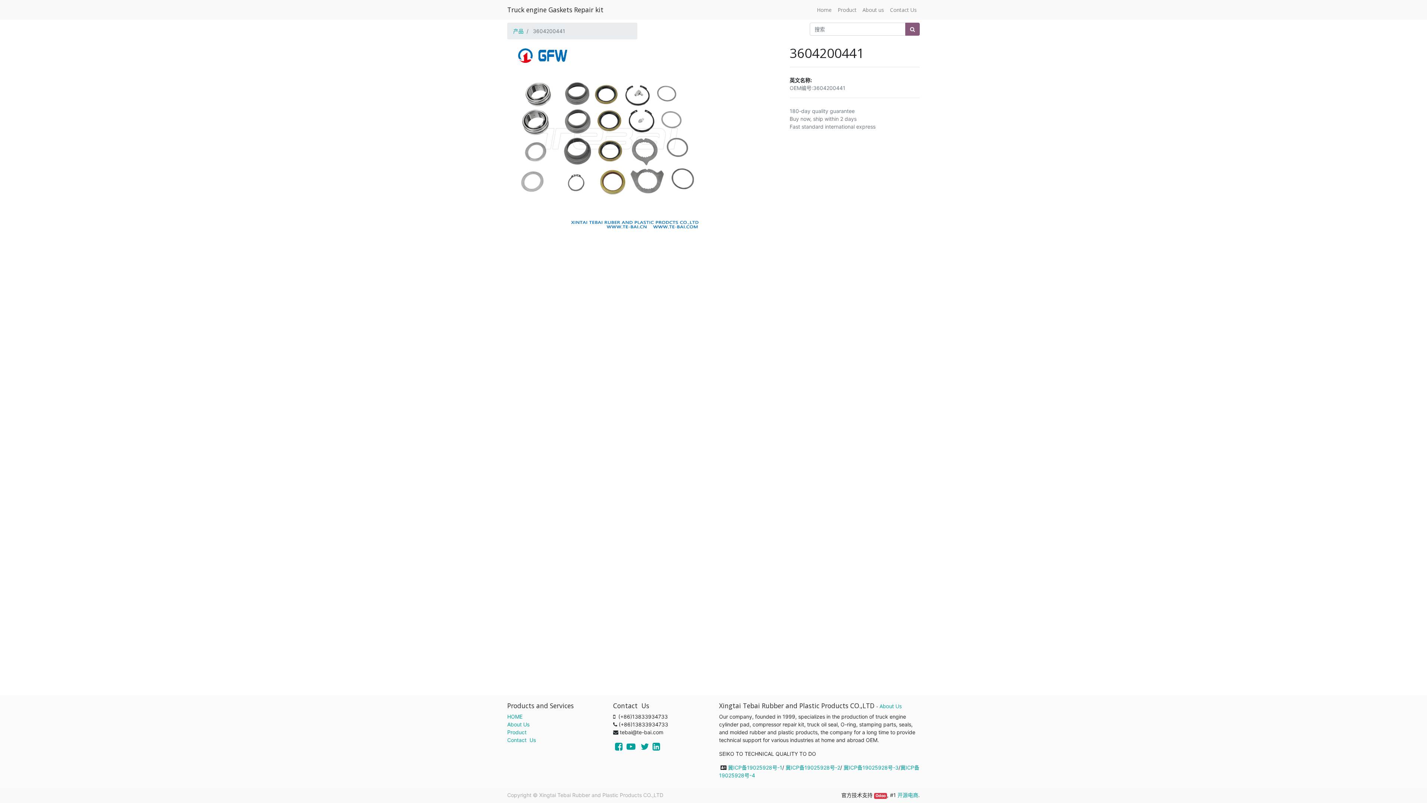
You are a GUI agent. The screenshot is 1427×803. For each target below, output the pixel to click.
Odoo (881, 795)
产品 (518, 31)
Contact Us (521, 740)
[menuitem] (824, 10)
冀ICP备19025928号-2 (813, 767)
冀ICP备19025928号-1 (755, 767)
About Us (518, 724)
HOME (514, 716)
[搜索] (912, 29)
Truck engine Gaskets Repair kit (555, 9)
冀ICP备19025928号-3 (871, 767)
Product (517, 732)
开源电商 (907, 795)
